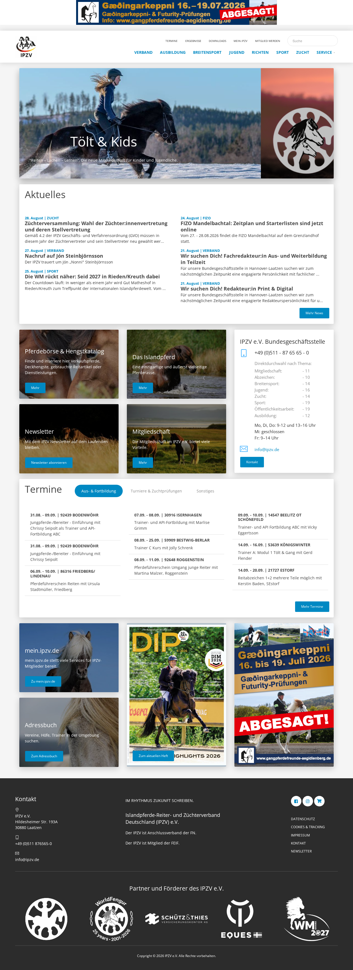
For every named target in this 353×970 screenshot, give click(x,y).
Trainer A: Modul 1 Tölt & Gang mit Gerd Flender (275, 551)
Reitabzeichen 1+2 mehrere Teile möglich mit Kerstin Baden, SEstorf (280, 576)
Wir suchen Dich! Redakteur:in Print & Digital (237, 288)
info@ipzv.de (267, 449)
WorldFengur (176, 141)
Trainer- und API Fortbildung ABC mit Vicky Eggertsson (277, 524)
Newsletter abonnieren (48, 462)
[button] (42, 123)
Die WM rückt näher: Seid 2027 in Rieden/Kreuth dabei (92, 276)
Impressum (300, 835)
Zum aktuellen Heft (153, 755)
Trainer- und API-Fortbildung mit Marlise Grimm (172, 521)
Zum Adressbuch (44, 756)
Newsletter (301, 851)
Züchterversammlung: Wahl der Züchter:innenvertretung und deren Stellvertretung (96, 226)
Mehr (35, 387)
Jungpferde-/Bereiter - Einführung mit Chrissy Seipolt (65, 552)
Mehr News (314, 313)
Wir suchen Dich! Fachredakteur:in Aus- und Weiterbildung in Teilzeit (254, 258)
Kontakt (252, 462)
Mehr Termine (312, 606)
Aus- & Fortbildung (98, 491)
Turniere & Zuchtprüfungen (156, 491)
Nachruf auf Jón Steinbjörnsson (64, 255)
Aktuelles (45, 194)
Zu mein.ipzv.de (43, 681)
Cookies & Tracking (308, 827)
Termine (43, 489)
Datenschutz (303, 819)
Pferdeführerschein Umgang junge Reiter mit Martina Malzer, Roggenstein (176, 566)
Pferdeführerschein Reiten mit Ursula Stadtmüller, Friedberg (65, 580)
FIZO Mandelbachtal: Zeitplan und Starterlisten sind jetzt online (252, 226)
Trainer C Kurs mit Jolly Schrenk (172, 543)
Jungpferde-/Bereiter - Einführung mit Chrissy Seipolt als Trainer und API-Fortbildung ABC (65, 524)
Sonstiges (205, 491)
